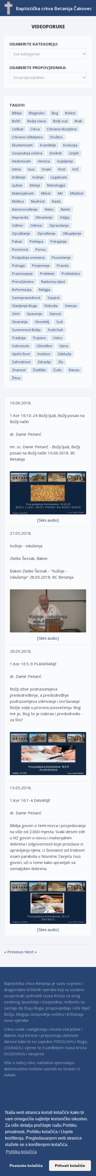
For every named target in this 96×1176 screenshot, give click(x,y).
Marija (35, 185)
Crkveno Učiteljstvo (27, 137)
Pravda (63, 265)
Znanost (19, 369)
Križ (75, 169)
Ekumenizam (22, 145)
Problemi (47, 273)
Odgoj (64, 217)
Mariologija (56, 185)
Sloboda (51, 305)
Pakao (17, 241)
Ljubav (17, 185)
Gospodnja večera (27, 153)
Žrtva (16, 377)
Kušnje (38, 177)
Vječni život (21, 353)
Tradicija (19, 337)
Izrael (46, 169)
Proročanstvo (23, 281)
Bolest (70, 113)
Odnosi (36, 225)
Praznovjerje (22, 273)
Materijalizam (23, 193)
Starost (55, 313)
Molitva (18, 201)
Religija (44, 289)
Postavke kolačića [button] (26, 1165)
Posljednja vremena (28, 257)
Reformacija (21, 289)
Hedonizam (21, 161)
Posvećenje (61, 257)
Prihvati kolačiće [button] (70, 1165)
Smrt (15, 313)
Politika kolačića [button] (21, 1152)
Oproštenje (46, 233)
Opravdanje (59, 225)
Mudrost (38, 201)
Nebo (49, 209)
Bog (55, 113)
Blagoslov (37, 113)
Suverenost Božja (26, 329)
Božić (16, 121)
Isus (31, 169)
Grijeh (74, 153)
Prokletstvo (71, 273)
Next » (31, 951)
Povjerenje (41, 265)
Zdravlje (44, 361)
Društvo (56, 137)
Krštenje (18, 177)
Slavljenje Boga (24, 305)
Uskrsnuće (20, 345)
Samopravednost (26, 297)
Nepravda (20, 217)
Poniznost (20, 249)
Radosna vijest (53, 281)
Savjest (53, 297)
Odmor (17, 225)
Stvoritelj (42, 321)
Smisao (71, 305)
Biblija (17, 113)
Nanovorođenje (25, 209)
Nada (56, 201)
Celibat (17, 129)
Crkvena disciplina (62, 129)
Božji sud (60, 121)
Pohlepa (36, 241)
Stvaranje (20, 321)
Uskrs (57, 337)
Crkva (35, 129)
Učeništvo (44, 345)
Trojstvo (39, 337)
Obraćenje (44, 217)
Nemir (65, 209)
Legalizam (59, 177)
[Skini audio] (48, 520)
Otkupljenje (72, 233)
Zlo (60, 361)
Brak (78, 121)
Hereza (44, 161)
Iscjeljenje (65, 161)
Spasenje (34, 313)
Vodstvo (43, 353)
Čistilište (39, 369)
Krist (61, 169)
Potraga (18, 265)
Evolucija (70, 145)
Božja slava (36, 121)
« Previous (14, 951)
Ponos (40, 249)
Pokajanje (58, 241)
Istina (16, 169)
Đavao (74, 369)
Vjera (63, 345)
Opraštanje (21, 233)
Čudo (57, 369)
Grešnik (55, 153)
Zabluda (64, 353)
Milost (46, 193)
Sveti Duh (55, 329)
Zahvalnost (21, 361)
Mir (60, 193)
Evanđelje (48, 145)
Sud (59, 321)
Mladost (76, 193)
